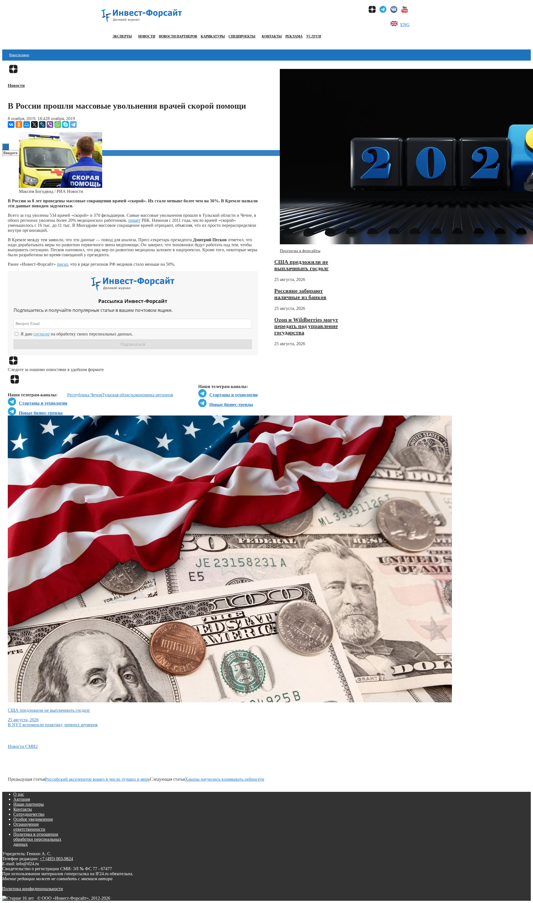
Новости (146, 36)
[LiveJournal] (42, 124)
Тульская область (118, 394)
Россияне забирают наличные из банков (300, 294)
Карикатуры (213, 36)
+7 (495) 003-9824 (56, 858)
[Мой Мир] (26, 124)
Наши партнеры (28, 804)
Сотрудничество (28, 814)
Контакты (272, 36)
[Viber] (50, 124)
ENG (405, 24)
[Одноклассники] (19, 124)
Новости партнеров (178, 36)
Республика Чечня (84, 394)
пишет (134, 220)
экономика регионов (153, 394)
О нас (18, 794)
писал (62, 264)
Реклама (294, 36)
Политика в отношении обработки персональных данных (37, 839)
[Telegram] (73, 124)
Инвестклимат (19, 55)
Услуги (313, 36)
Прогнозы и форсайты (300, 250)
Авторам (21, 799)
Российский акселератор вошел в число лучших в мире (97, 779)
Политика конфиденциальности (32, 888)
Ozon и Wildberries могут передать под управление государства (306, 326)
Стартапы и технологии (233, 394)
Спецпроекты (241, 36)
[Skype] (65, 124)
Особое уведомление (33, 819)
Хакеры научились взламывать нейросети (224, 779)
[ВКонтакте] (11, 124)
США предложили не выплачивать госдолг (301, 265)
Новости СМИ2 (23, 746)
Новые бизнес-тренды (231, 404)
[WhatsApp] (57, 124)
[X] (34, 124)
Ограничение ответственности (29, 827)
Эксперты (122, 36)
